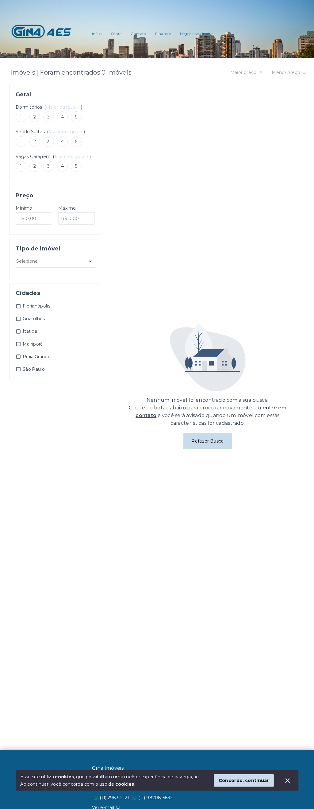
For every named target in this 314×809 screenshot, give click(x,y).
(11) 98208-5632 (155, 797)
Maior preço (243, 72)
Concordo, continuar (244, 780)
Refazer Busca (207, 441)
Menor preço (286, 72)
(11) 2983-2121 (114, 797)
